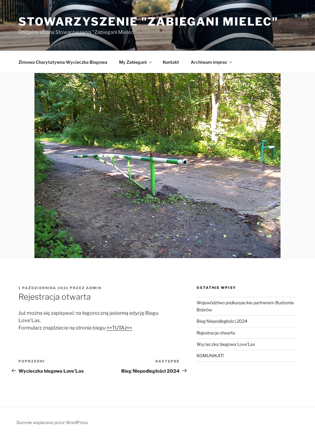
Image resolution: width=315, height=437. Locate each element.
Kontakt (171, 62)
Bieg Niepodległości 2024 (222, 321)
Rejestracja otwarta (216, 332)
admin (94, 288)
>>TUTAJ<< (119, 328)
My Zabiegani (133, 62)
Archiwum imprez (209, 62)
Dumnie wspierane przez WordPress (52, 422)
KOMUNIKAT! (210, 355)
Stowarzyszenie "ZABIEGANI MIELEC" (148, 21)
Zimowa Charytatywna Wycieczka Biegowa (62, 62)
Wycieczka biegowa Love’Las (226, 344)
